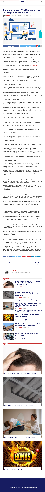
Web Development (33, 65)
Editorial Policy (21, 480)
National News (21, 3)
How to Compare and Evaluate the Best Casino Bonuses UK (27, 315)
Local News (13, 3)
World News (28, 3)
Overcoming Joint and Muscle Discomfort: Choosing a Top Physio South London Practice (28, 305)
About (17, 480)
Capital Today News (19, 286)
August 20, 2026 (25, 317)
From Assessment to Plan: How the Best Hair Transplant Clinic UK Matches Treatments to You (27, 282)
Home (4, 6)
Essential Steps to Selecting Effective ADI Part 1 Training (27, 334)
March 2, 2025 (14, 15)
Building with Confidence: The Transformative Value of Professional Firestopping (26, 294)
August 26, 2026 (25, 286)
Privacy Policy (27, 480)
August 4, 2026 (25, 327)
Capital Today (8, 15)
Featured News (6, 3)
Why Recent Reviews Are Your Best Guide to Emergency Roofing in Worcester (28, 325)
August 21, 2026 (25, 297)
